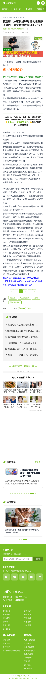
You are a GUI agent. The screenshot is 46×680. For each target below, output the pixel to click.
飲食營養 (6, 614)
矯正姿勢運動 (24, 298)
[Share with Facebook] (24, 308)
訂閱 (38, 559)
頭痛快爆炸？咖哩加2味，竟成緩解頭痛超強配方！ (22, 337)
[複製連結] (28, 308)
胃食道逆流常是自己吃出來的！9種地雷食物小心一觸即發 (22, 325)
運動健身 (6, 618)
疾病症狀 (12, 17)
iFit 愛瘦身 (28, 668)
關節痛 (36, 298)
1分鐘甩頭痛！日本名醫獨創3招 (20, 343)
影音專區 (6, 622)
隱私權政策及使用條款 (12, 650)
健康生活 (27, 611)
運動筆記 (27, 661)
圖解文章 (6, 625)
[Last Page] (34, 291)
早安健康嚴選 (29, 647)
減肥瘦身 (27, 614)
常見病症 (21, 17)
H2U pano (28, 658)
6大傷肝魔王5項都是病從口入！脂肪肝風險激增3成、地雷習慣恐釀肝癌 (23, 331)
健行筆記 (27, 665)
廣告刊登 (6, 647)
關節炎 (12, 298)
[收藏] (8, 308)
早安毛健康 (28, 654)
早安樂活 (6, 629)
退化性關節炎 (15, 302)
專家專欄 (27, 622)
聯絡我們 (6, 643)
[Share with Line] (20, 308)
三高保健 (27, 618)
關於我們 (6, 640)
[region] (23, 121)
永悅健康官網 (29, 640)
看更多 (38, 462)
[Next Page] (30, 291)
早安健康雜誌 (29, 650)
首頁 (4, 17)
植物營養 (27, 625)
